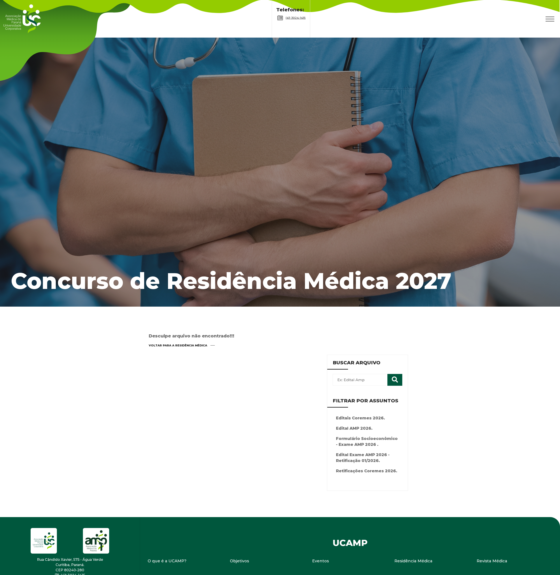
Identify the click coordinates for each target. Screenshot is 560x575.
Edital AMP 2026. (354, 441)
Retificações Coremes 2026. (366, 484)
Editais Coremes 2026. (360, 431)
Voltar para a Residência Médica (178, 358)
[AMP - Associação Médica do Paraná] (25, 25)
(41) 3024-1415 (296, 24)
